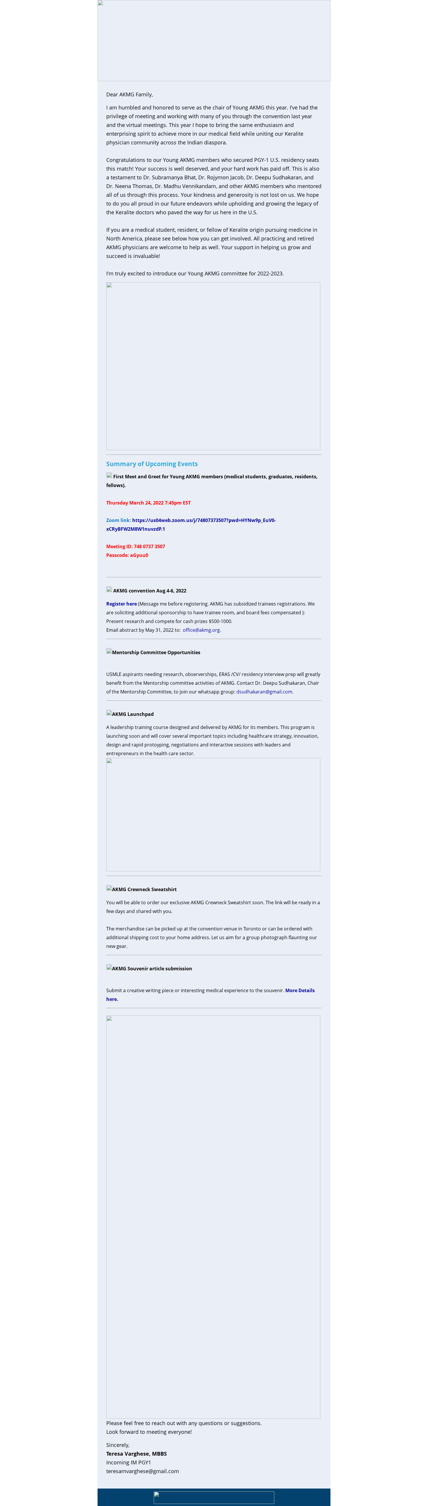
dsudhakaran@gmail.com (264, 692)
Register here (121, 604)
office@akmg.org (201, 630)
